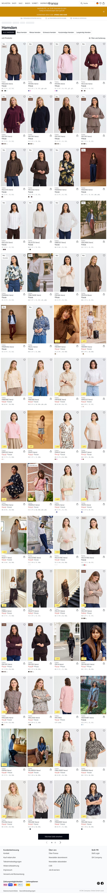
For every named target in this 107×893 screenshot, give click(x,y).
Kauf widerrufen (9, 857)
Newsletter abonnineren (58, 857)
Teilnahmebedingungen (12, 862)
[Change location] (97, 3)
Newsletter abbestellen (58, 862)
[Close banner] (103, 11)
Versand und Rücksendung (13, 874)
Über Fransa (53, 853)
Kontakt (6, 853)
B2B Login (96, 853)
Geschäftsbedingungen (27, 891)
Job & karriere (54, 870)
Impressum (7, 870)
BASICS (27, 3)
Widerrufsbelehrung (11, 866)
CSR (50, 866)
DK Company (97, 857)
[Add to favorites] (24, 44)
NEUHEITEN (6, 3)
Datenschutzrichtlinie (10, 891)
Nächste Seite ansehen (53, 837)
